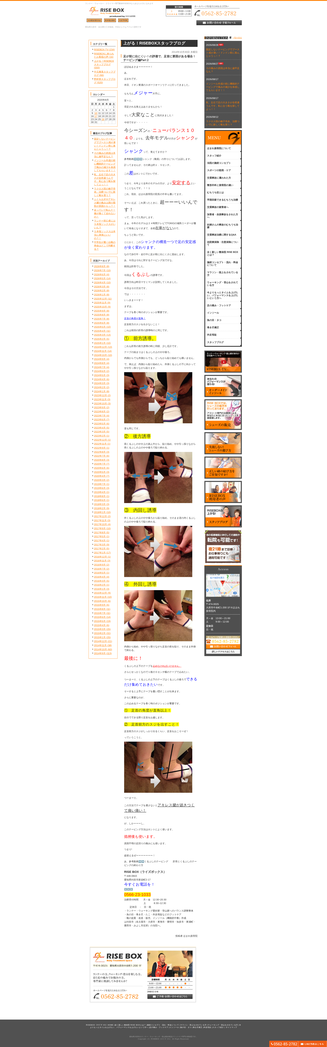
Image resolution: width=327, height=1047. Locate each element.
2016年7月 (100, 568)
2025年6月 (100, 323)
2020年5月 (100, 472)
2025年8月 (100, 314)
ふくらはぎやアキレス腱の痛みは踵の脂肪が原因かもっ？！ (104, 202)
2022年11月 (100, 443)
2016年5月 (100, 572)
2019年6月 (100, 488)
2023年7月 (100, 415)
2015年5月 (100, 621)
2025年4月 (100, 331)
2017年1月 (100, 552)
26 (103, 119)
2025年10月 (100, 306)
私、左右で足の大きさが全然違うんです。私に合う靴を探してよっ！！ (222, 105)
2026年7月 (100, 270)
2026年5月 (100, 278)
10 (96, 113)
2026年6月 (100, 274)
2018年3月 (100, 504)
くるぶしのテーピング (156, 861)
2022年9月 (100, 447)
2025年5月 (100, 326)
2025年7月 (100, 318)
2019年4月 (100, 492)
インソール (174, 1027)
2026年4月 (100, 282)
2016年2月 (100, 584)
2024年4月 (100, 379)
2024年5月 (100, 375)
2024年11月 (100, 351)
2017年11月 (100, 520)
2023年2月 (100, 435)
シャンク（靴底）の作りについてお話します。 (167, 159)
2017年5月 (100, 536)
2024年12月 (100, 347)
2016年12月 (100, 556)
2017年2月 (100, 548)
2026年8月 (100, 266)
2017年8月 (100, 532)
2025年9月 (100, 310)
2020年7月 (100, 463)
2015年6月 (100, 617)
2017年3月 (100, 544)
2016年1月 (100, 589)
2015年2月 (100, 633)
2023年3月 (100, 431)
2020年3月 (100, 480)
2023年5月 (100, 423)
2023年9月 (100, 407)
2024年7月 (100, 367)
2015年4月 (100, 625)
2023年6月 (100, 419)
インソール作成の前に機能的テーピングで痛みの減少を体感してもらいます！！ (222, 87)
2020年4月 (100, 476)
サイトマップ (231, 1027)
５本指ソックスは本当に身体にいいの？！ (104, 234)
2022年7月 (100, 455)
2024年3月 (100, 383)
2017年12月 (100, 516)
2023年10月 (100, 403)
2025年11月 (100, 302)
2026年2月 (100, 290)
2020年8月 (100, 460)
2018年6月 (100, 500)
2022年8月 (100, 452)
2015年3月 (100, 629)
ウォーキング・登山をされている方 (223, 1025)
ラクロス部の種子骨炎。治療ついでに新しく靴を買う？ (104, 192)
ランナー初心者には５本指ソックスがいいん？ (104, 224)
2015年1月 (100, 637)
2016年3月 (100, 581)
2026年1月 (100, 294)
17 (96, 116)
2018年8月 (100, 496)
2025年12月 (100, 298)
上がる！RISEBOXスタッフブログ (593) (104, 64)
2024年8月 (100, 363)
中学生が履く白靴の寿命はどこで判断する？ (104, 245)
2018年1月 (100, 512)
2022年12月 (100, 439)
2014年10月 (100, 649)
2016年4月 (100, 576)
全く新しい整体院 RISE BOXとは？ (130, 1025)
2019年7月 (100, 484)
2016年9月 (100, 564)
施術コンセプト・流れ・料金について (163, 1025)
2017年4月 (100, 540)
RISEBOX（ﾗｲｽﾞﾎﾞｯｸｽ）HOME (99, 1025)
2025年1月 (100, 343)
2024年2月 (100, 387)
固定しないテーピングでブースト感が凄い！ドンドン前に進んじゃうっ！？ (222, 52)
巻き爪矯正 (197, 1027)
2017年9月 (100, 528)
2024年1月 (100, 391)
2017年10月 (100, 524)
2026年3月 (100, 286)
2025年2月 (100, 339)
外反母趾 (207, 1027)
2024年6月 (100, 371)
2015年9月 (100, 605)
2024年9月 (100, 359)
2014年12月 (100, 641)
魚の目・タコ (186, 1027)
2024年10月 (100, 355)
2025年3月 (100, 334)
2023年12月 (100, 395)
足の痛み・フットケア (159, 1027)
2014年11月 (100, 645)
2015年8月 (100, 609)
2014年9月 (100, 653)
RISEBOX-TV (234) (104, 49)
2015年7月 (100, 613)
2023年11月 (100, 399)
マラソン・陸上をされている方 (193, 1025)
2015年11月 (100, 597)
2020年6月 (100, 468)
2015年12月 (100, 592)
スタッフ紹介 (218, 1027)
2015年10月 (100, 601)
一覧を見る (237, 38)
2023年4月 (100, 427)
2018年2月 (100, 508)
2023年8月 (100, 411)
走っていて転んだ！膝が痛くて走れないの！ (104, 213)
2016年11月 (100, 560)
